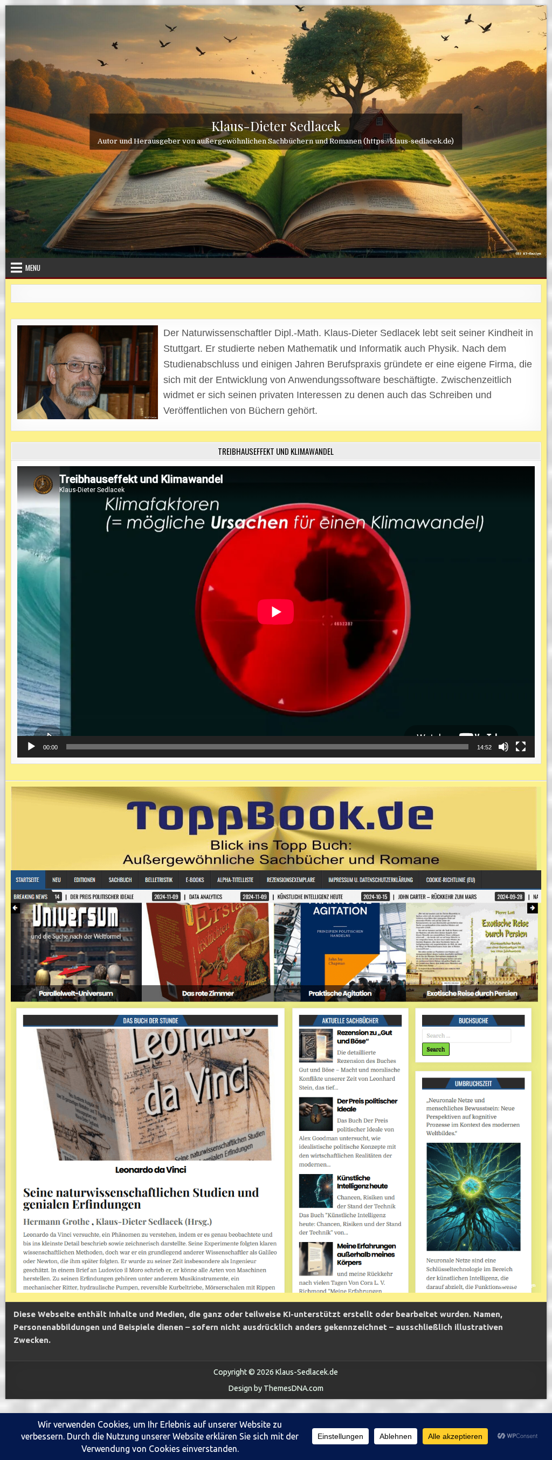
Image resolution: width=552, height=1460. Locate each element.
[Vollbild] (520, 746)
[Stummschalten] (503, 746)
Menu (32, 267)
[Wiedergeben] (31, 746)
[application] (276, 612)
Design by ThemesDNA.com (276, 1388)
